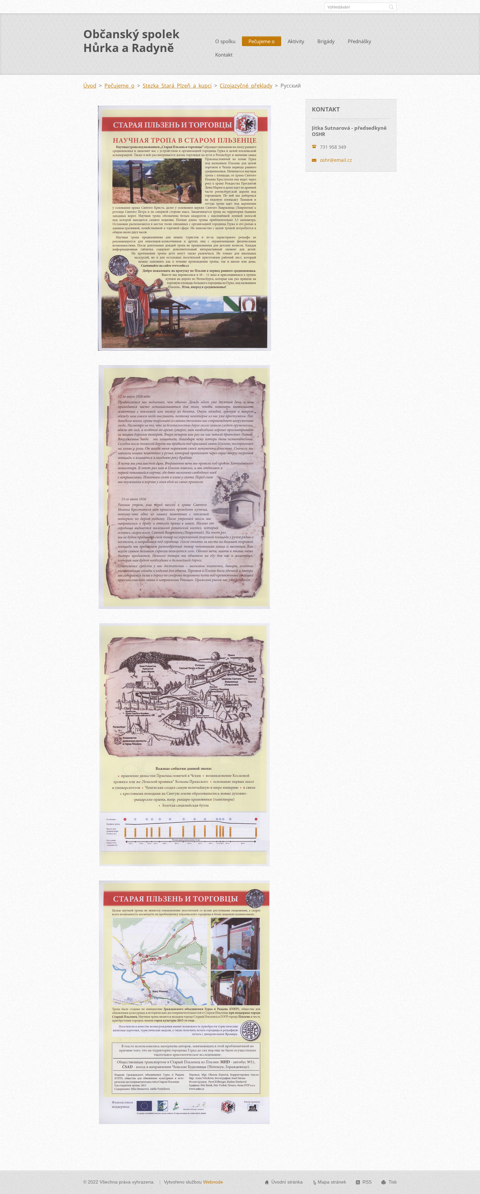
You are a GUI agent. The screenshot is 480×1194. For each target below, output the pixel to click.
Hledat (391, 6)
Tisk (393, 1182)
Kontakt (223, 54)
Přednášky (359, 41)
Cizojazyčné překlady (246, 85)
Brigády (326, 41)
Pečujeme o (261, 41)
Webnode (213, 1182)
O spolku (225, 41)
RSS (367, 1182)
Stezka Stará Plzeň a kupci (177, 85)
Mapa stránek (332, 1182)
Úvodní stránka (287, 1182)
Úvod (89, 85)
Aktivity (296, 41)
